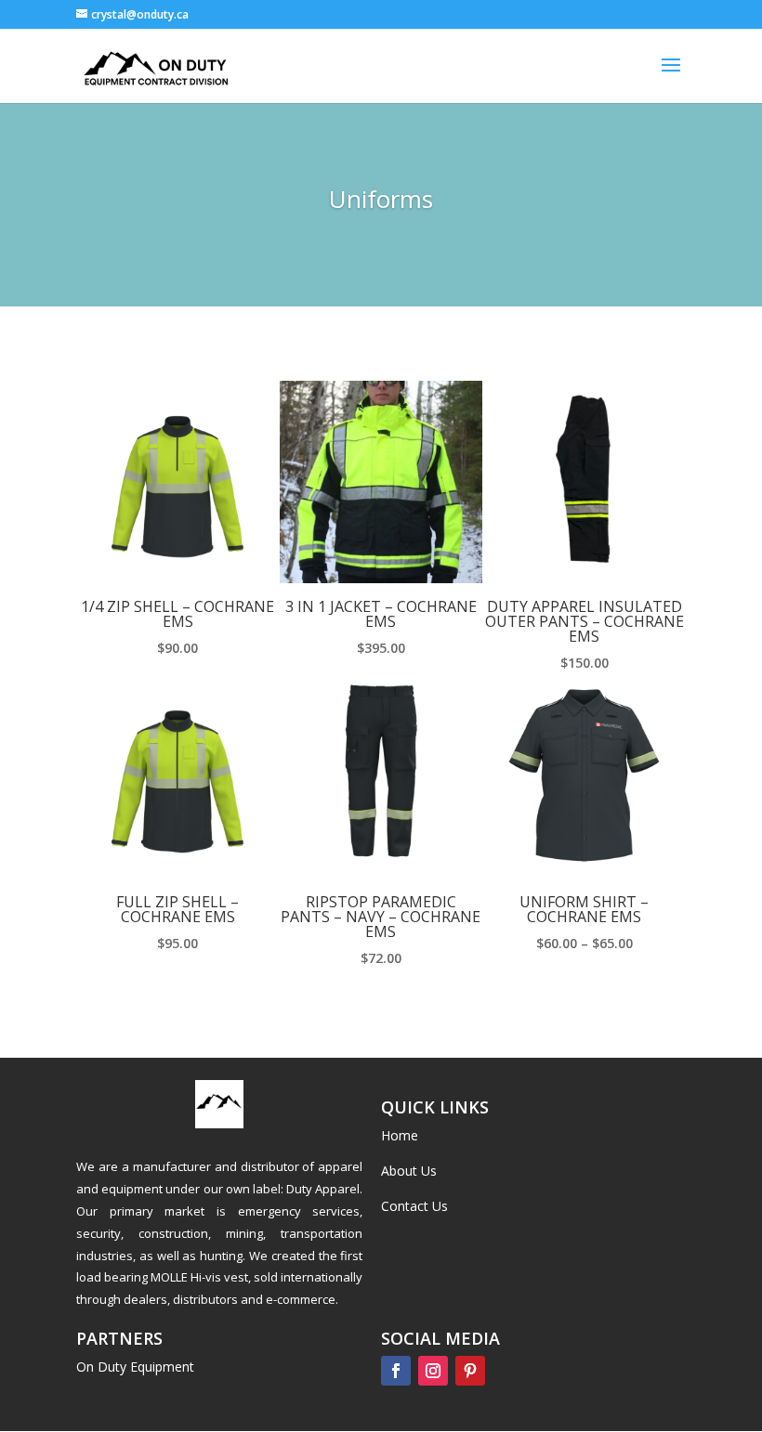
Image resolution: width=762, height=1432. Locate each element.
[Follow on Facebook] (396, 1371)
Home (399, 1135)
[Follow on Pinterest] (470, 1371)
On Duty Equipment (135, 1366)
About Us (409, 1170)
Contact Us (414, 1206)
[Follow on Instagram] (433, 1371)
